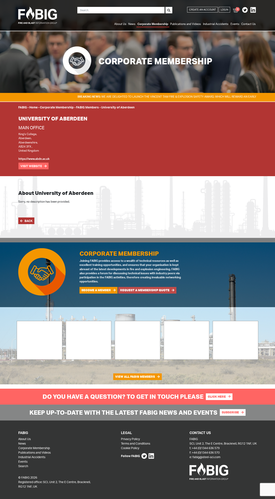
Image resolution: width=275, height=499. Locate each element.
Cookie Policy (130, 448)
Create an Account (202, 9)
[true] (168, 10)
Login (224, 9)
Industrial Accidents (215, 24)
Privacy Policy (130, 439)
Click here (217, 397)
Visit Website (31, 166)
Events (235, 24)
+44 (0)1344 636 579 (206, 448)
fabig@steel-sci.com (206, 457)
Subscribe (230, 412)
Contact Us (248, 24)
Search (23, 466)
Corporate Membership (153, 24)
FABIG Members (87, 107)
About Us (120, 24)
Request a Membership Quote (145, 290)
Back (28, 221)
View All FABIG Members (135, 377)
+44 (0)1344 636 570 (206, 452)
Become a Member (96, 290)
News (131, 24)
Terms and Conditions (135, 443)
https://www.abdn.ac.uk (34, 158)
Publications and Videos (185, 24)
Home (33, 107)
